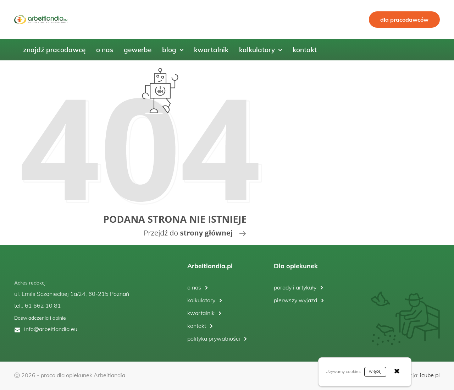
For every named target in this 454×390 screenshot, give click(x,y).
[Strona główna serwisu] (142, 153)
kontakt (196, 326)
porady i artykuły (295, 288)
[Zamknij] (397, 372)
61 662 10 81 (43, 306)
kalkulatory (201, 301)
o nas (194, 288)
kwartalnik (201, 313)
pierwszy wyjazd (295, 301)
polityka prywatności (213, 339)
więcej (375, 371)
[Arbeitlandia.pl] (40, 20)
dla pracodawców (404, 19)
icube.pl (430, 376)
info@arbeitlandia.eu (50, 329)
